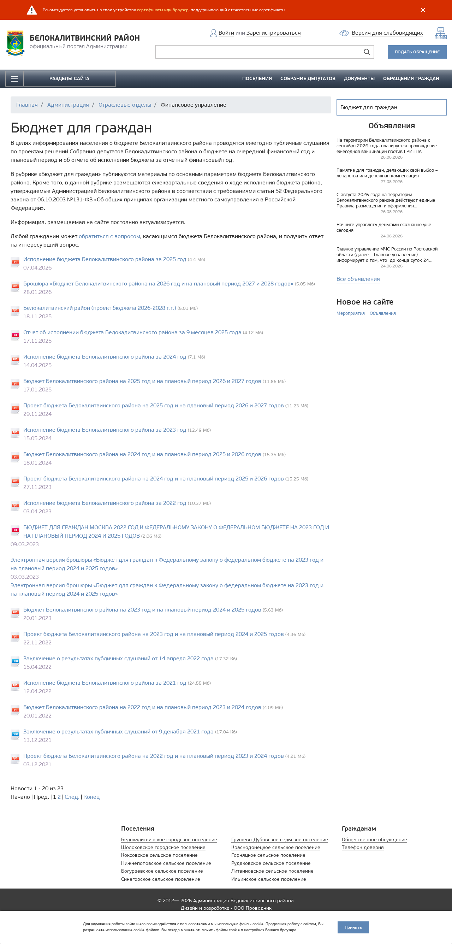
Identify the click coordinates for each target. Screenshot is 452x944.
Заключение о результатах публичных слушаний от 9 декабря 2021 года (118, 731)
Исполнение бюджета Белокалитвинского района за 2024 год (104, 356)
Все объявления (358, 279)
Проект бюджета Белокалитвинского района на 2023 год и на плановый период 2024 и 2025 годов (153, 634)
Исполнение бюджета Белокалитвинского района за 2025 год (104, 259)
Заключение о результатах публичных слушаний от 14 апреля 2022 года (118, 658)
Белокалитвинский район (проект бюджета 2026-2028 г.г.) (99, 308)
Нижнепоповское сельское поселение (166, 863)
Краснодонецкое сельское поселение (275, 847)
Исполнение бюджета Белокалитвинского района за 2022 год (104, 503)
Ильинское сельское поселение (268, 879)
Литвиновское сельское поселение (272, 871)
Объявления (383, 313)
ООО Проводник (253, 908)
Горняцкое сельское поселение (268, 855)
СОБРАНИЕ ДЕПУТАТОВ (307, 79)
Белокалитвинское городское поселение (169, 840)
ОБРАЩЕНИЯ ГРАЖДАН (411, 79)
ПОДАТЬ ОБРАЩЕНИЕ (417, 51)
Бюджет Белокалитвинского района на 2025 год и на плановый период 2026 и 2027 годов (142, 381)
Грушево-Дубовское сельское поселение (279, 840)
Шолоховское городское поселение (163, 847)
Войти (226, 32)
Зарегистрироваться (273, 32)
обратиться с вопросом (109, 236)
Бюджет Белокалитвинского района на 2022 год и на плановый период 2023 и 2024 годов (142, 707)
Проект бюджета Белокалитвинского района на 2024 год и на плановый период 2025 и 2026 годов (153, 478)
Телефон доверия (363, 847)
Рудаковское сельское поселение (271, 863)
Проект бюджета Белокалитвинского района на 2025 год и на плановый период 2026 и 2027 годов (153, 405)
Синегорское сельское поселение (160, 879)
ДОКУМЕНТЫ (359, 79)
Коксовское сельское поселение (159, 855)
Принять (353, 927)
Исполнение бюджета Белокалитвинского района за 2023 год (104, 429)
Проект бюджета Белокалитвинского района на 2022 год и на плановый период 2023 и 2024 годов (153, 756)
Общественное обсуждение (374, 840)
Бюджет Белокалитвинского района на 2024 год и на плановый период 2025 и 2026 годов (142, 454)
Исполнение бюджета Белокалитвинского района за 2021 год (104, 682)
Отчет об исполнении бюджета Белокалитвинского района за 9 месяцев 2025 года (132, 332)
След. (72, 796)
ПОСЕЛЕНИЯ (257, 79)
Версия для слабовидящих (387, 32)
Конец (91, 796)
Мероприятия (351, 313)
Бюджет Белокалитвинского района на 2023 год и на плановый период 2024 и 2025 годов (142, 609)
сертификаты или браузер (163, 9)
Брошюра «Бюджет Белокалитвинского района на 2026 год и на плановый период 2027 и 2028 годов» (158, 283)
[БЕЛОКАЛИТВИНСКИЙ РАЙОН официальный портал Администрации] (17, 42)
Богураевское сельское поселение (162, 871)
